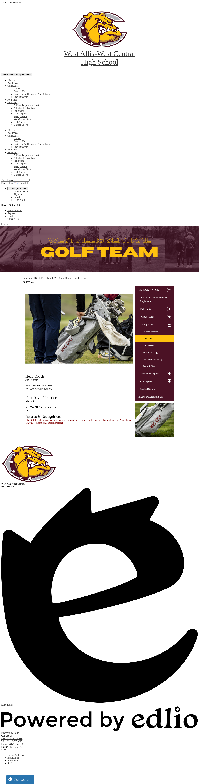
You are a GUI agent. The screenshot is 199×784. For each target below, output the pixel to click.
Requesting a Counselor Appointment (32, 94)
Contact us (22, 779)
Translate (24, 183)
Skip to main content (11, 2)
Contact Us (19, 91)
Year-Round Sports (23, 119)
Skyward (18, 194)
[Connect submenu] (17, 86)
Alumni (17, 88)
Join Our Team (21, 191)
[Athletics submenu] (18, 103)
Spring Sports (20, 116)
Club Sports (19, 122)
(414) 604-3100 (16, 744)
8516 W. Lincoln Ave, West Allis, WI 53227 (12, 740)
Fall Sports (19, 111)
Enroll (17, 197)
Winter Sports (20, 113)
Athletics (27, 278)
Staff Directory (21, 97)
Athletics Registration (24, 108)
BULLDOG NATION (45, 278)
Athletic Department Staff (26, 105)
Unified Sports (21, 124)
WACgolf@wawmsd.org (38, 388)
